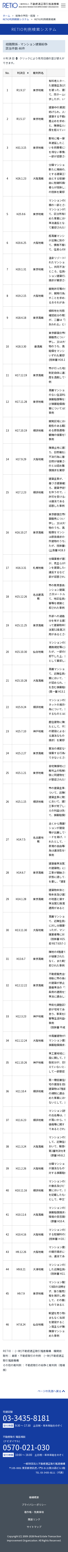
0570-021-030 (26, 1446)
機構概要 (34, 1497)
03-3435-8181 (26, 1417)
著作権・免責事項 (34, 1512)
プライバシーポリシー (34, 1504)
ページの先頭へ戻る (49, 1391)
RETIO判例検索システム (16, 19)
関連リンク (34, 1519)
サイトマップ (34, 1527)
